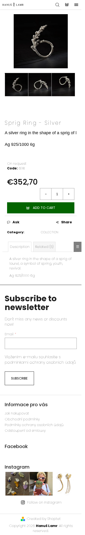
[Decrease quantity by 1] (45, 194)
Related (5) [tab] (44, 246)
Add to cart (44, 207)
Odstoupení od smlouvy (25, 430)
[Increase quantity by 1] (68, 194)
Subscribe (19, 378)
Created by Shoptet (44, 518)
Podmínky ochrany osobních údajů (34, 425)
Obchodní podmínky (22, 419)
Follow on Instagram (44, 502)
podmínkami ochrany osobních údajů (40, 362)
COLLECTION (49, 232)
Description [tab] (20, 246)
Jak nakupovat (17, 413)
